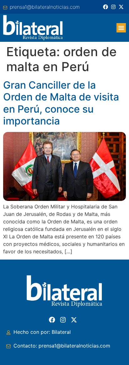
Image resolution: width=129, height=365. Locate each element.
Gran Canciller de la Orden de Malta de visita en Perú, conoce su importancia (61, 103)
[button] (121, 27)
